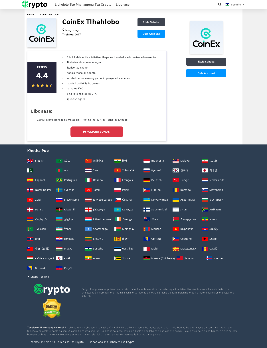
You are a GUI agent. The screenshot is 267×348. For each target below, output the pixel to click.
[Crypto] (52, 293)
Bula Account (151, 33)
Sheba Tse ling (39, 276)
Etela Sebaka (151, 22)
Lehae (31, 14)
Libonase (123, 4)
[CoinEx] (206, 52)
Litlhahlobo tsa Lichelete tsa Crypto (111, 342)
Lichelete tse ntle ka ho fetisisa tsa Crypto (56, 342)
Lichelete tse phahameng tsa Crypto (83, 4)
